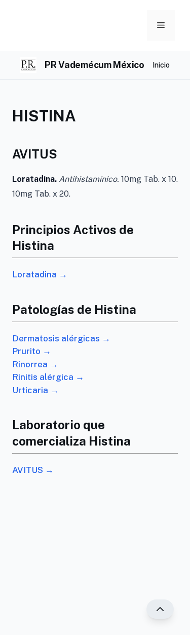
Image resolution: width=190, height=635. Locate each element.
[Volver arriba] (160, 609)
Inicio (161, 65)
